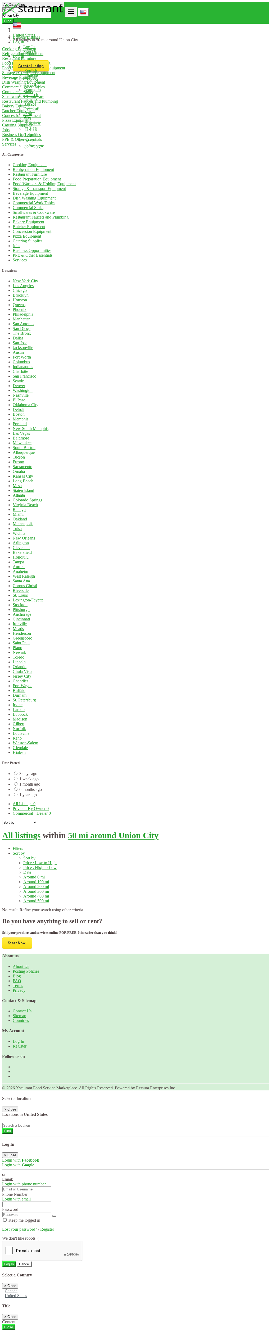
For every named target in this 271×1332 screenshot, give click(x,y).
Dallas (18, 338)
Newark (19, 652)
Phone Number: (15, 1194)
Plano (17, 647)
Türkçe (29, 104)
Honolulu (21, 557)
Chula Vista (22, 671)
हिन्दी (27, 113)
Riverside (21, 590)
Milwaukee (22, 443)
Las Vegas (21, 433)
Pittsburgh (21, 609)
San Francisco (24, 376)
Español (30, 80)
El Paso (19, 400)
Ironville (20, 624)
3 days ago (28, 773)
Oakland (20, 519)
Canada (11, 1291)
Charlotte (20, 371)
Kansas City (23, 476)
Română (30, 141)
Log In (29, 46)
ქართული (33, 146)
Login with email (16, 1199)
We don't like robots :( (20, 1238)
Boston (19, 414)
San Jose (20, 343)
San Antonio (23, 323)
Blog (17, 976)
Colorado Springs (27, 500)
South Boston (24, 447)
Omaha (19, 471)
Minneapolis (23, 524)
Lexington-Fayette (28, 600)
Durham (19, 695)
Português (32, 90)
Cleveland (21, 547)
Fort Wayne (22, 685)
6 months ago (30, 789)
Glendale (20, 747)
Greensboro (22, 638)
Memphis (20, 419)
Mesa (17, 485)
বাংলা (27, 118)
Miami (18, 514)
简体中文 (32, 123)
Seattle (18, 381)
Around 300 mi (36, 891)
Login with (20, 1160)
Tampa (18, 562)
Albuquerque (24, 452)
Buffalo (19, 690)
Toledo (18, 657)
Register (19, 1046)
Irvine (17, 705)
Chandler (20, 681)
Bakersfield (22, 552)
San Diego (21, 328)
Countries (21, 1020)
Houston (20, 300)
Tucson (19, 457)
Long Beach (23, 481)
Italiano (30, 99)
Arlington (21, 543)
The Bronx (22, 333)
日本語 (30, 129)
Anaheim (20, 571)
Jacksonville (23, 347)
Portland (20, 424)
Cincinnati (21, 619)
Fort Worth (22, 357)
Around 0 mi (34, 877)
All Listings (24, 803)
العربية (29, 85)
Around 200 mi (36, 886)
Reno (17, 738)
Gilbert (18, 724)
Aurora (19, 566)
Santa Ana (21, 581)
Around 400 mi (36, 896)
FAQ (17, 980)
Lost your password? (20, 1229)
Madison (20, 719)
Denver (19, 385)
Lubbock (20, 714)
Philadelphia (23, 314)
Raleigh (19, 509)
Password (10, 1209)
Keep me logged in (23, 1220)
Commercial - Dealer (32, 813)
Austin (18, 352)
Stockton (20, 604)
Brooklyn (21, 295)
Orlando (19, 666)
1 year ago (28, 794)
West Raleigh (24, 576)
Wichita (19, 533)
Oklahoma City (25, 404)
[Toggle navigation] (71, 12)
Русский (31, 109)
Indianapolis (23, 366)
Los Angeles (23, 285)
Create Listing (31, 66)
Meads (18, 628)
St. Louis (20, 595)
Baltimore (21, 438)
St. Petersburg (24, 700)
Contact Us (22, 1011)
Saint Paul (21, 643)
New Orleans (24, 538)
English (30, 70)
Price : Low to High (40, 862)
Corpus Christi (25, 585)
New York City (25, 281)
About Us (21, 966)
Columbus (21, 362)
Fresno (18, 462)
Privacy (19, 990)
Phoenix (19, 309)
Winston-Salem (25, 743)
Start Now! (17, 943)
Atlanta (19, 495)
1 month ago (29, 784)
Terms (18, 985)
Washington (23, 390)
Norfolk (19, 728)
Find (7, 1131)
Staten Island (23, 490)
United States (16, 1295)
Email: (7, 1179)
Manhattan (21, 319)
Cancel (24, 1264)
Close (8, 1327)
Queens (19, 304)
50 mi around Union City (113, 835)
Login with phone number (24, 1184)
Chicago (20, 290)
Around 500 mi (36, 901)
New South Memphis (30, 428)
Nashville (21, 395)
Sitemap (19, 1015)
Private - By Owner (31, 808)
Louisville (21, 733)
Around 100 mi (36, 882)
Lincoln (19, 662)
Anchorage (22, 614)
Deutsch (30, 94)
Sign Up (30, 51)
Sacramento (22, 466)
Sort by (29, 858)
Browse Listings (26, 37)
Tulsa (17, 528)
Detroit (18, 409)
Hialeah (19, 752)
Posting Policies (26, 971)
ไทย (27, 135)
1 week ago (29, 779)
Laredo (19, 709)
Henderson (22, 633)
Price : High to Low (40, 867)
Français (30, 75)
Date (27, 872)
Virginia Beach (25, 504)
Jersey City (22, 676)
